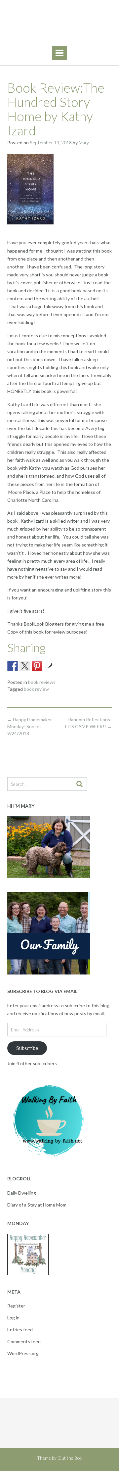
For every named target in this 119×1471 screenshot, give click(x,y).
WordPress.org (23, 1353)
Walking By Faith (60, 19)
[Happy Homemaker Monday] (28, 1273)
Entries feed (20, 1329)
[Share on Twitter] (25, 666)
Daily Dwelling (21, 1193)
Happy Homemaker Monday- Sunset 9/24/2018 (29, 726)
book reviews (42, 682)
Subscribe (27, 1048)
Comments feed (24, 1341)
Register (16, 1305)
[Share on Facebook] (12, 666)
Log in (13, 1317)
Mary (84, 142)
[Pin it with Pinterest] (37, 666)
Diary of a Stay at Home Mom (36, 1205)
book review (36, 689)
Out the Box (70, 1458)
